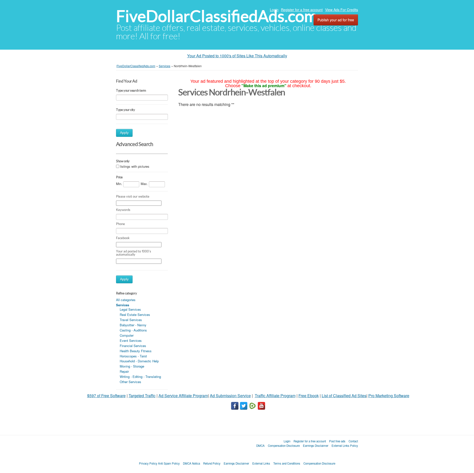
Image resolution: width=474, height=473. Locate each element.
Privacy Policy (148, 463)
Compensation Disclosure (284, 446)
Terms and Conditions (286, 463)
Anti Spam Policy (169, 463)
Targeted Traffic (142, 395)
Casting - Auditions (133, 330)
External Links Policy (345, 446)
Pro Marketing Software (388, 395)
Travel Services (131, 319)
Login (274, 9)
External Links (261, 463)
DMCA (260, 446)
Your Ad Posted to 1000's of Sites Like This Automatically (237, 56)
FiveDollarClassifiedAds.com (216, 16)
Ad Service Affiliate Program (183, 395)
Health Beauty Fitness (136, 351)
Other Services (130, 381)
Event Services (131, 340)
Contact (353, 441)
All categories (126, 299)
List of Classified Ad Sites (344, 395)
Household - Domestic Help (139, 361)
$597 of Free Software (106, 395)
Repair (124, 371)
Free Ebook (308, 395)
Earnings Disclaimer (315, 446)
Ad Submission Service (230, 395)
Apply (124, 133)
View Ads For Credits (341, 9)
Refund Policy (211, 463)
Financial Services (133, 345)
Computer (127, 335)
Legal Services (130, 309)
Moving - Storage (132, 366)
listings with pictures (134, 166)
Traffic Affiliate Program (275, 395)
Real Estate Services (135, 314)
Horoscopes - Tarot (133, 356)
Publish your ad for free (335, 19)
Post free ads (337, 441)
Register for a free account (302, 9)
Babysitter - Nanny (133, 325)
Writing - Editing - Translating (140, 376)
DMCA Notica (191, 463)
